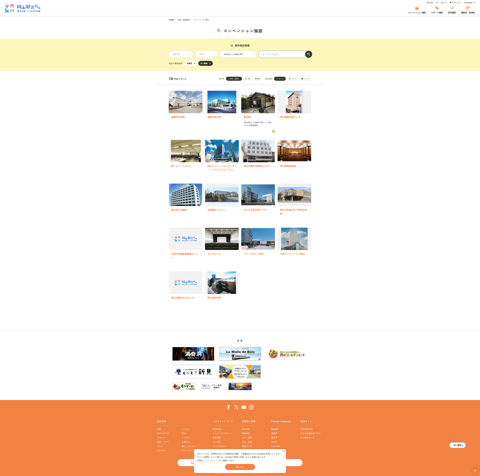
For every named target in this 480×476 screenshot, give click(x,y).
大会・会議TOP (184, 19)
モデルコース (163, 433)
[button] (463, 445)
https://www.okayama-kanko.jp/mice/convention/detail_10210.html (258, 246)
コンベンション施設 (417, 12)
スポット (161, 437)
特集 (159, 429)
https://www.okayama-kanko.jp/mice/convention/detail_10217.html (222, 288)
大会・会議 (247, 442)
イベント (186, 429)
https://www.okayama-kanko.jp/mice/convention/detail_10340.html (258, 112)
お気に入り (456, 2)
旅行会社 (246, 429)
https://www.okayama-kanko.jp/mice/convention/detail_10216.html (222, 246)
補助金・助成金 (468, 12)
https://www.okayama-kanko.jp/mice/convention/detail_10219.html (294, 202)
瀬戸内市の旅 (307, 429)
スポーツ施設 (437, 12)
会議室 (189, 63)
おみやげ (161, 450)
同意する (240, 467)
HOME (171, 19)
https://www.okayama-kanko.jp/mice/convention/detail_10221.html (185, 158)
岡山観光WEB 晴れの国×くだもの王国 (22, 8)
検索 (308, 54)
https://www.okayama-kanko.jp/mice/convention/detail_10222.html (294, 246)
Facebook (228, 407)
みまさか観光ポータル (311, 433)
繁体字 (274, 437)
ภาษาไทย (275, 446)
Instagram (251, 407)
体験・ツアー (163, 442)
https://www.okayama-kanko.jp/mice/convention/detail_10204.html (258, 158)
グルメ (160, 446)
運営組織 (217, 429)
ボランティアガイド (191, 450)
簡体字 (274, 433)
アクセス (186, 437)
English (274, 429)
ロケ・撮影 (247, 437)
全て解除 (204, 63)
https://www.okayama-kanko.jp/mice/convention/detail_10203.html (222, 158)
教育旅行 (246, 433)
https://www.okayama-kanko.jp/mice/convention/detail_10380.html (185, 112)
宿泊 (184, 433)
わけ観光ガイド (308, 437)
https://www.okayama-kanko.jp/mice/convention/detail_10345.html (222, 202)
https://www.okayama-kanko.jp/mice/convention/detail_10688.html (185, 246)
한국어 (274, 442)
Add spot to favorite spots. (273, 131)
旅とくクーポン (189, 446)
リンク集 (217, 442)
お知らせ (186, 442)
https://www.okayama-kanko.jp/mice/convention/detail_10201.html (294, 158)
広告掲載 (217, 437)
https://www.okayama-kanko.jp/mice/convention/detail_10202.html (294, 112)
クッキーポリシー (211, 460)
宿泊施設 (452, 12)
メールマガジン (220, 446)
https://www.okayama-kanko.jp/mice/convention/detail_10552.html (185, 288)
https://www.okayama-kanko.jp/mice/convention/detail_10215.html (185, 202)
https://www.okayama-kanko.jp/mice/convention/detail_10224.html (258, 202)
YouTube (244, 407)
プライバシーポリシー (223, 433)
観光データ (247, 446)
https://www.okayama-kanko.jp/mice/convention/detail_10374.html (222, 112)
